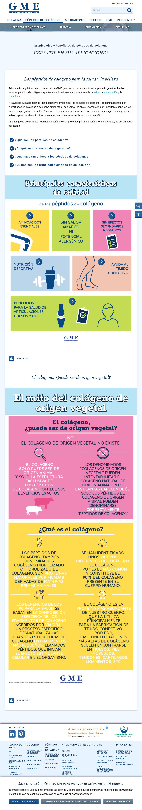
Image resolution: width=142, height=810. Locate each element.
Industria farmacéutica (69, 767)
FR (131, 3)
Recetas (95, 20)
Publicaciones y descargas (124, 752)
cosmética (14, 96)
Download (23, 358)
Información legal (15, 756)
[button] (138, 206)
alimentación (111, 92)
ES (118, 3)
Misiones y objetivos (102, 752)
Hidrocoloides (35, 761)
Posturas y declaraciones (124, 763)
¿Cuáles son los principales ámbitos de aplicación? (52, 164)
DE (127, 3)
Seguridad (122, 27)
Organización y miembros (105, 761)
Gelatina (14, 20)
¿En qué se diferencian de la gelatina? (43, 148)
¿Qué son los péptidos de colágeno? (41, 140)
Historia (65, 27)
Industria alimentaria (68, 761)
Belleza (66, 751)
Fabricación (93, 27)
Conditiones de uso (17, 762)
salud (97, 92)
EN (113, 3)
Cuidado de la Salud (69, 756)
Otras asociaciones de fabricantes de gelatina (105, 769)
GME (109, 20)
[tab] (71, 140)
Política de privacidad (15, 768)
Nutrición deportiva (67, 773)
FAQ (10, 752)
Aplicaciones (75, 20)
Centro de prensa (121, 758)
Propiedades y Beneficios (29, 27)
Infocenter (126, 20)
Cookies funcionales (15, 773)
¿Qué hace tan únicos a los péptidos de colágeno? (51, 156)
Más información (118, 801)
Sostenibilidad (105, 757)
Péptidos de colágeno (43, 20)
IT (122, 3)
